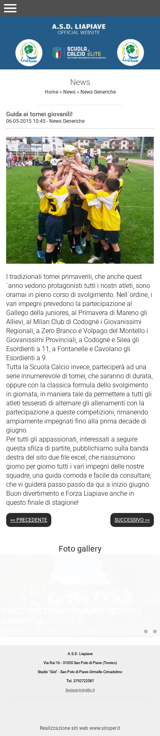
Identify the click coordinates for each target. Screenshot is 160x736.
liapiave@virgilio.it (80, 690)
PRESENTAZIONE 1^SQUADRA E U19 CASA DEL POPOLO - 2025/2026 (146, 631)
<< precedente (28, 520)
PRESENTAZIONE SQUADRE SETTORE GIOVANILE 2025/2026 (71, 616)
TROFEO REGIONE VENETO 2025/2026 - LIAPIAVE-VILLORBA (155, 631)
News (69, 92)
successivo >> (132, 520)
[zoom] (80, 261)
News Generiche (98, 92)
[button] (10, 8)
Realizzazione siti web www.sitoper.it (80, 728)
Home (51, 92)
